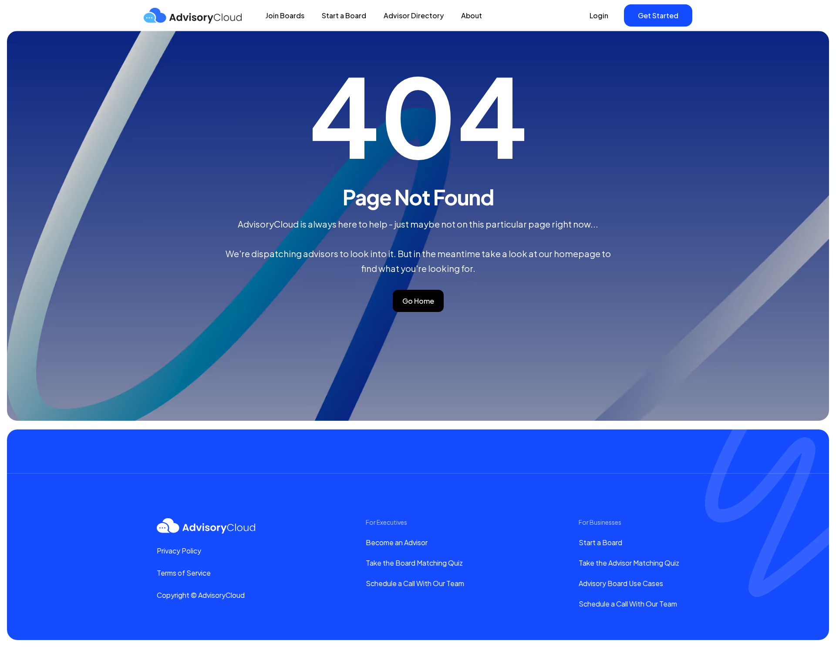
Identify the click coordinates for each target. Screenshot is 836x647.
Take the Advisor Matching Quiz (629, 562)
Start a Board (344, 15)
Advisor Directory (414, 15)
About (471, 15)
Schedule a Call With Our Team (415, 583)
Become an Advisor (397, 542)
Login (599, 15)
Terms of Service (184, 572)
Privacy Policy (179, 550)
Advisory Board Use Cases (621, 583)
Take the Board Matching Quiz (414, 562)
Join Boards (285, 15)
